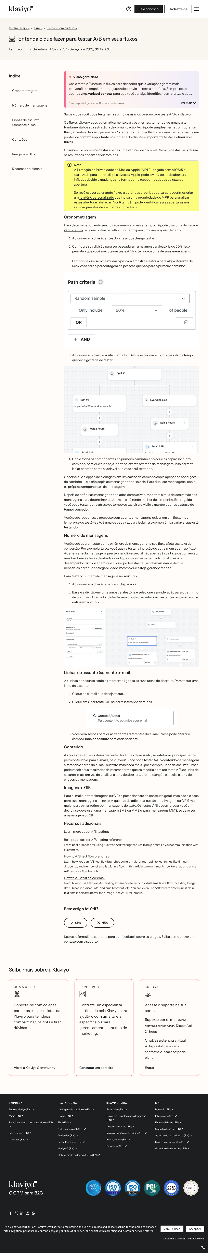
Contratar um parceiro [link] (96, 1068)
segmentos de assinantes (100, 207)
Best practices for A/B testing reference (94, 840)
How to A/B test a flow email (84, 878)
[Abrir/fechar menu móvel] (196, 9)
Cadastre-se (178, 9)
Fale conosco (148, 9)
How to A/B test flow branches (86, 856)
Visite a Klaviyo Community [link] (34, 1068)
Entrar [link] (149, 1068)
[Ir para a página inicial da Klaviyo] (21, 9)
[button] (131, 717)
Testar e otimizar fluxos (62, 28)
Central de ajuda (19, 28)
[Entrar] (128, 9)
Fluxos (38, 28)
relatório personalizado (96, 197)
